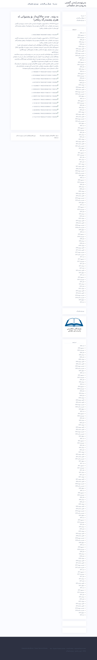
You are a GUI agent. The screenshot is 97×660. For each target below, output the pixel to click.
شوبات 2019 (81, 218)
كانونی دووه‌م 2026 (80, 48)
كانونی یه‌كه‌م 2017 (80, 250)
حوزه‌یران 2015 (80, 279)
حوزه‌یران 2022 (80, 130)
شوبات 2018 (81, 245)
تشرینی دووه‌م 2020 (79, 171)
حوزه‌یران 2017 (80, 261)
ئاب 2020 (82, 177)
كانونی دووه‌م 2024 (80, 87)
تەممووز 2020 (81, 180)
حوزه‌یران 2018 (80, 236)
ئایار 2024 (82, 78)
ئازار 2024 (82, 82)
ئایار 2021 (82, 157)
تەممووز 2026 (81, 35)
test (51, 648)
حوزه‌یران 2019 (80, 209)
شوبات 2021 (81, 164)
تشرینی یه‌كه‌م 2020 (79, 173)
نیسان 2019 (81, 214)
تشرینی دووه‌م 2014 (79, 295)
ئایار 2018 (82, 238)
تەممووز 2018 (81, 234)
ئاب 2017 (82, 257)
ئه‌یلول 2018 (81, 229)
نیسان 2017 (81, 266)
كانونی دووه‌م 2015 (80, 290)
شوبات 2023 (81, 112)
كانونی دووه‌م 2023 (80, 114)
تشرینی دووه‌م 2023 (79, 91)
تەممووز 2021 (81, 152)
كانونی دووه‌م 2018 (80, 247)
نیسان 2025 (81, 69)
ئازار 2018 (82, 243)
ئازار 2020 (82, 189)
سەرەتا (55, 4)
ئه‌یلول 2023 (81, 96)
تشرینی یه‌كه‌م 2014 (79, 297)
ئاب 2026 (82, 33)
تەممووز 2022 (81, 128)
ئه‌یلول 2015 (81, 272)
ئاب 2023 (82, 98)
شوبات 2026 (81, 46)
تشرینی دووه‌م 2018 (79, 225)
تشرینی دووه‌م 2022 (79, 119)
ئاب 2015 (82, 275)
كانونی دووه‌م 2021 (80, 166)
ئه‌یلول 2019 (81, 202)
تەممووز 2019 (81, 207)
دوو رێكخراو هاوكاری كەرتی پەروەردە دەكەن (26, 135)
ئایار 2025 (82, 66)
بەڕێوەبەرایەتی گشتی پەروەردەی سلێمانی (75, 4)
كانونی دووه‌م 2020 (80, 193)
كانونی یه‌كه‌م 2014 (80, 293)
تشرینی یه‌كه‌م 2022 (79, 121)
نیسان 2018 (81, 241)
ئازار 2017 (82, 268)
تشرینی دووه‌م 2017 (79, 252)
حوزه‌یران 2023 (80, 103)
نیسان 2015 (81, 284)
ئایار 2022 (82, 132)
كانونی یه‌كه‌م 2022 (80, 116)
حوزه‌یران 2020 (80, 182)
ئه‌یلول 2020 (81, 175)
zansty (84, 651)
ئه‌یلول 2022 (81, 123)
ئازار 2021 (82, 162)
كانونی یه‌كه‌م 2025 (80, 51)
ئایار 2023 (82, 105)
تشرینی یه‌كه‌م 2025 (79, 55)
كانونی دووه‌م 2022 (80, 141)
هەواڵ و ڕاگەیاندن (45, 4)
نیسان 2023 (81, 107)
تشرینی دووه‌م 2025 (79, 53)
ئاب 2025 (82, 60)
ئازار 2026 (82, 44)
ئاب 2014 (82, 302)
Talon (39, 648)
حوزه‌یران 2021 (80, 155)
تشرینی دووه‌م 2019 (79, 198)
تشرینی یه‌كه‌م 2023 (79, 94)
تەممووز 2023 (81, 100)
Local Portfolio (70, 648)
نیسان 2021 (81, 159)
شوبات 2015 (81, 288)
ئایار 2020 (82, 184)
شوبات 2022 (81, 139)
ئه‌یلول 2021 (81, 148)
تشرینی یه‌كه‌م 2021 (79, 146)
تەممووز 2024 (81, 73)
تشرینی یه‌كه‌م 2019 (79, 200)
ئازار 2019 (82, 216)
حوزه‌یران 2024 (80, 76)
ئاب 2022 (82, 125)
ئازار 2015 (82, 286)
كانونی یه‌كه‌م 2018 (80, 223)
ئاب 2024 (82, 71)
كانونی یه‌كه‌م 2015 (80, 270)
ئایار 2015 (82, 281)
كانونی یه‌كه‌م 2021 (80, 143)
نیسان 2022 (81, 134)
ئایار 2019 (82, 211)
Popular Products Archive (59, 648)
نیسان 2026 (81, 42)
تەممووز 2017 (81, 259)
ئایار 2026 (82, 39)
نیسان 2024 (81, 80)
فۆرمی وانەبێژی (78, 651)
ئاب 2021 (82, 150)
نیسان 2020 (81, 186)
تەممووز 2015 (81, 277)
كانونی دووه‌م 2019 (80, 220)
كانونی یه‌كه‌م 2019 (80, 195)
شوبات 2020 (81, 191)
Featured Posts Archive (80, 648)
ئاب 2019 (82, 204)
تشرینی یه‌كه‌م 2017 (79, 254)
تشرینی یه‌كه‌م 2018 (79, 227)
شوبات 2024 (81, 85)
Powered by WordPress (27, 648)
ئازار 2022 (82, 137)
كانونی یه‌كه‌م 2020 (80, 168)
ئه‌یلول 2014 (81, 299)
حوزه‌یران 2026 (80, 37)
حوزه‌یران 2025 (80, 64)
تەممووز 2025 (81, 62)
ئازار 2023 (82, 110)
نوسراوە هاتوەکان (33, 4)
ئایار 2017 (82, 263)
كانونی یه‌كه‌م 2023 (80, 89)
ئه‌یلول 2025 (81, 57)
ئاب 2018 (82, 232)
